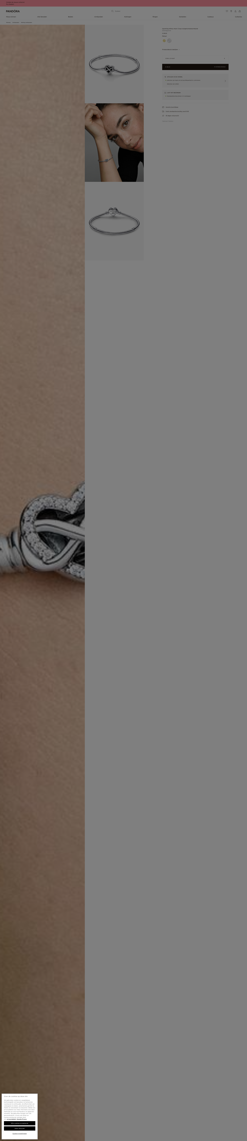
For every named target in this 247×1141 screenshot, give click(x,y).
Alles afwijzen (20, 1128)
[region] (20, 1116)
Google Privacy (21, 1119)
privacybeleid (11, 1119)
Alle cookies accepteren (19, 1123)
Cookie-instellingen (20, 1133)
